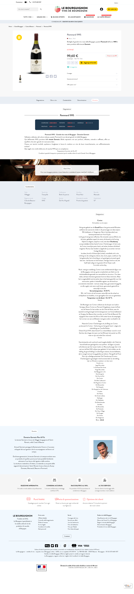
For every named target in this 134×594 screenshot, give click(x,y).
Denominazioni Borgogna (104, 525)
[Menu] (131, 584)
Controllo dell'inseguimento (46, 520)
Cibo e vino (53, 100)
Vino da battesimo (73, 525)
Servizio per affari (73, 520)
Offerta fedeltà (42, 518)
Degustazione (40, 100)
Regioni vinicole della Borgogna (106, 522)
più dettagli (70, 49)
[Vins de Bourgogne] (71, 9)
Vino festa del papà (73, 529)
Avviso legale (41, 525)
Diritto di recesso (43, 522)
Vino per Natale (72, 527)
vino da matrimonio (73, 522)
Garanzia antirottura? (72, 79)
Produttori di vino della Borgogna (106, 527)
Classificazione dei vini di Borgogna (107, 518)
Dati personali (42, 529)
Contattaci (67, 536)
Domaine (95, 100)
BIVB (102, 420)
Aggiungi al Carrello (88, 63)
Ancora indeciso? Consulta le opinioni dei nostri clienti (95, 504)
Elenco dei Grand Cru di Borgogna (107, 520)
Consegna (69, 73)
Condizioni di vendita (44, 527)
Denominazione (81, 100)
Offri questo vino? (71, 85)
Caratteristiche (67, 100)
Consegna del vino (73, 518)
